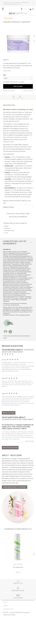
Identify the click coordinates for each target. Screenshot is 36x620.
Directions (8, 207)
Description (9, 105)
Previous (34, 36)
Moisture (7, 228)
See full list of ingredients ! (18, 216)
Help (5, 602)
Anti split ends (9, 230)
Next (34, 40)
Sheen (6, 226)
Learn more (7, 70)
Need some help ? (9, 90)
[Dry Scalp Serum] (18, 552)
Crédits (12, 615)
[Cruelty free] (10, 331)
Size (4, 75)
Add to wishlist (28, 90)
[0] (29, 9)
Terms (5, 605)
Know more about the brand (14, 487)
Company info (8, 609)
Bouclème (8, 18)
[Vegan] (5, 331)
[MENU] (4, 9)
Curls (6, 233)
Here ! (19, 4)
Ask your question (10, 448)
